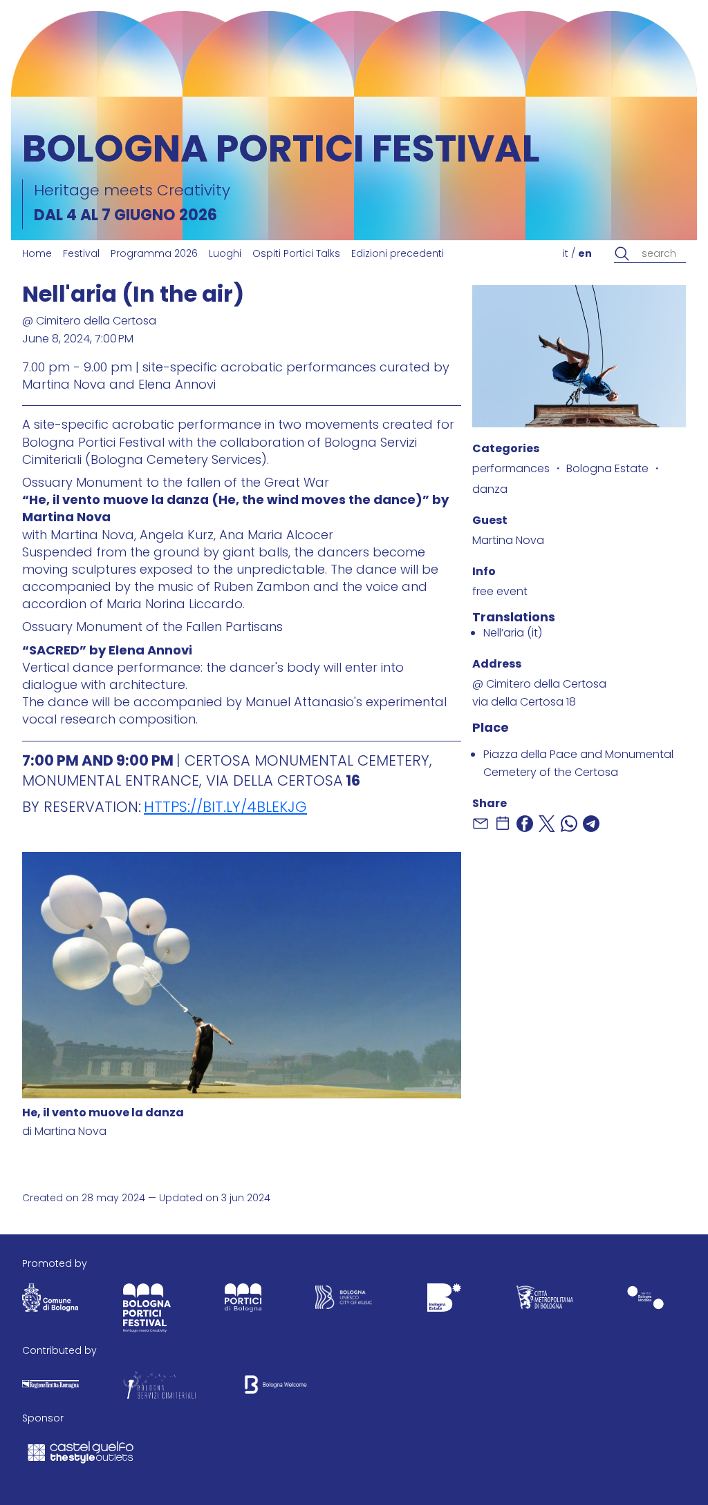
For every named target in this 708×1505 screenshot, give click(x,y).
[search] (622, 254)
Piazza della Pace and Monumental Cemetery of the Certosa (578, 764)
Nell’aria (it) (512, 634)
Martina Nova (508, 541)
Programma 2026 (154, 254)
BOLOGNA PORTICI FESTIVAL (281, 152)
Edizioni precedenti (397, 254)
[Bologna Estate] (444, 1300)
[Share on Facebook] (524, 823)
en (585, 254)
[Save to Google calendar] (502, 823)
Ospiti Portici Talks (296, 254)
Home (37, 254)
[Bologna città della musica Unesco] (343, 1300)
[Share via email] (480, 823)
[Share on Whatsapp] (569, 823)
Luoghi (225, 254)
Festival (81, 254)
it (565, 254)
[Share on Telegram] (591, 823)
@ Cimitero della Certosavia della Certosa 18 (539, 694)
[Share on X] (547, 823)
